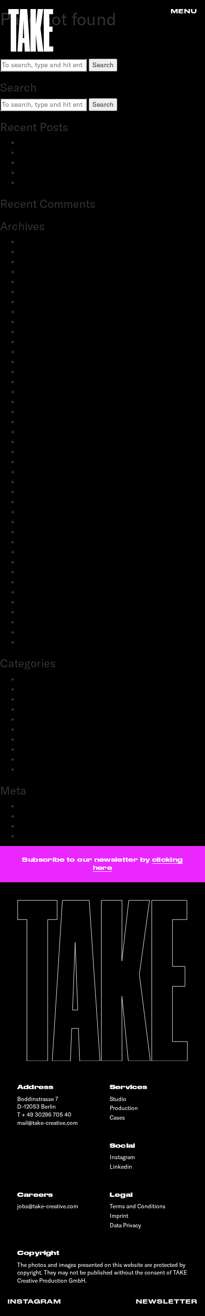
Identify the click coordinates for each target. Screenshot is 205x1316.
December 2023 (43, 311)
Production (35, 739)
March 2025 (37, 261)
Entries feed (37, 816)
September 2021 (43, 422)
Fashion (31, 699)
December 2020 (43, 472)
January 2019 (39, 632)
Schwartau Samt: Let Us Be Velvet (71, 172)
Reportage (34, 749)
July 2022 (34, 412)
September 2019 (43, 582)
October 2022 (40, 392)
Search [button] (102, 65)
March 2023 (37, 341)
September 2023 (44, 321)
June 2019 (34, 592)
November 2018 (42, 642)
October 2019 (39, 572)
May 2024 (34, 291)
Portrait (30, 729)
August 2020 (38, 502)
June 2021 (34, 432)
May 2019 (34, 602)
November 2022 (43, 381)
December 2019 (42, 552)
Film (25, 709)
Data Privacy (125, 1225)
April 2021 (34, 442)
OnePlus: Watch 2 (46, 182)
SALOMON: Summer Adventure (66, 142)
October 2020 (40, 482)
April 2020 (35, 532)
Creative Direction (46, 689)
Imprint (119, 1215)
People (29, 719)
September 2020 (44, 492)
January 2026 (40, 251)
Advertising (36, 679)
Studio (118, 1098)
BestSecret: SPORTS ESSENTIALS (71, 152)
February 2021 (40, 452)
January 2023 (40, 361)
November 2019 (42, 562)
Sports (29, 759)
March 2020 (37, 542)
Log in (28, 806)
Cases (117, 1117)
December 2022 (43, 371)
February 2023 (41, 351)
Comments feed (43, 826)
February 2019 (40, 622)
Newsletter (166, 1301)
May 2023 (34, 331)
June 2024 (35, 281)
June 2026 (35, 241)
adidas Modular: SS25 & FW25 (66, 162)
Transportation (41, 769)
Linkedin (121, 1166)
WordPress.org (41, 836)
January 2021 (39, 462)
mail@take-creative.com (47, 1122)
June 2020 (35, 512)
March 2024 (37, 301)
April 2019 (34, 612)
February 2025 (41, 271)
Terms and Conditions (137, 1206)
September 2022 (44, 402)
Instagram (34, 1301)
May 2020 (34, 522)
